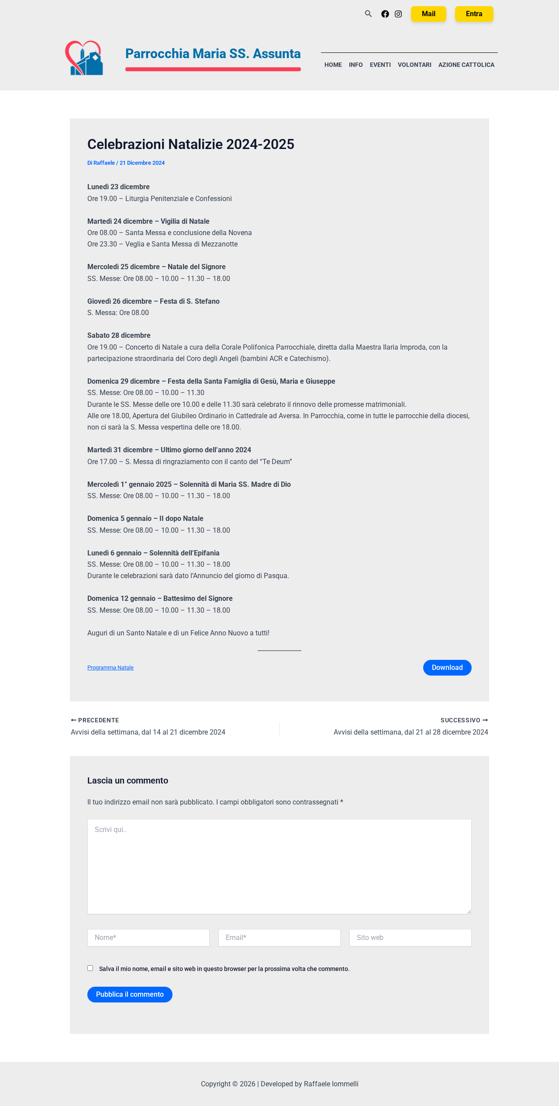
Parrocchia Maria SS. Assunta (213, 53)
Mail (428, 14)
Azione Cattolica (466, 65)
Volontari (414, 65)
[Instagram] (398, 14)
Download (447, 667)
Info (356, 65)
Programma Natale (110, 667)
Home (333, 65)
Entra (474, 14)
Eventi (380, 65)
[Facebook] (385, 14)
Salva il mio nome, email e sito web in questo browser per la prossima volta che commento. (224, 968)
